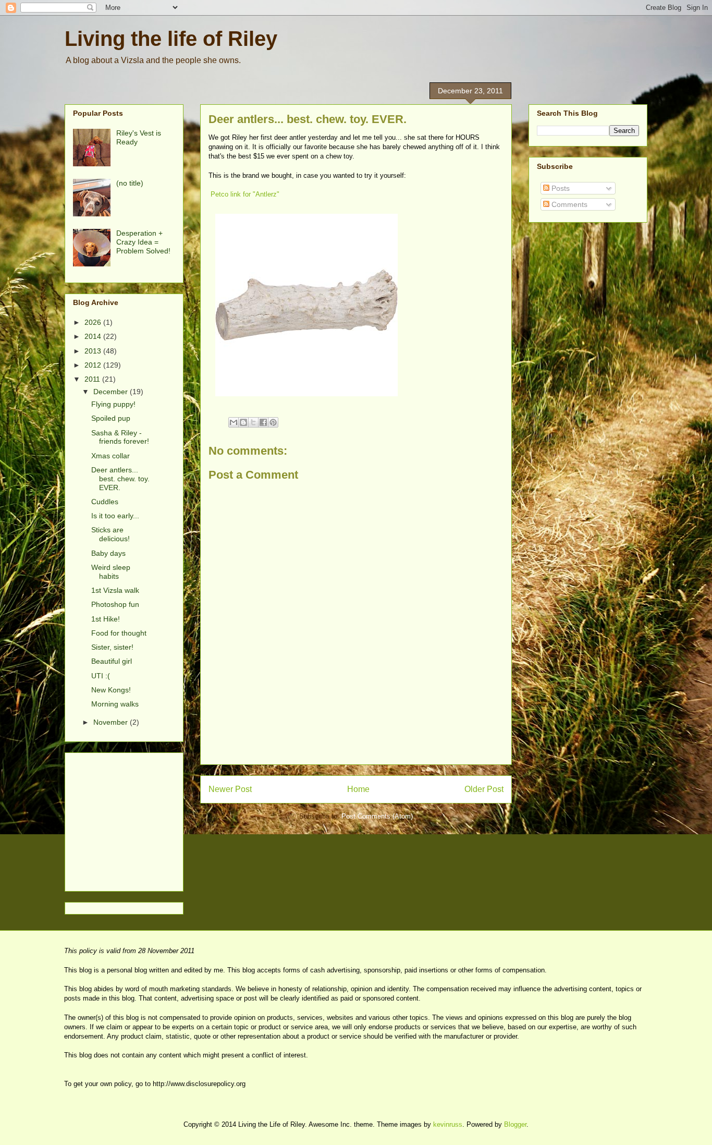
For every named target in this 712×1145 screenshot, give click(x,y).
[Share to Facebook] (263, 422)
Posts (559, 188)
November (111, 722)
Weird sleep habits (110, 571)
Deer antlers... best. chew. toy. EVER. (120, 479)
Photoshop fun (115, 604)
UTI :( (100, 676)
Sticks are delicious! (110, 534)
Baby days (108, 553)
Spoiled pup (110, 418)
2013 (93, 351)
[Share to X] (253, 422)
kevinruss (447, 1124)
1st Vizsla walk (115, 590)
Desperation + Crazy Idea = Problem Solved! (143, 242)
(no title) (129, 183)
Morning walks (115, 704)
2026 (93, 322)
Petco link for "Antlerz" (245, 194)
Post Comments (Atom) (377, 816)
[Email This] (233, 422)
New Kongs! (111, 690)
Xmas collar (110, 456)
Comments (568, 204)
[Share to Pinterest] (273, 422)
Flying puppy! (113, 404)
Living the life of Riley (171, 38)
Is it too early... (115, 515)
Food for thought (118, 633)
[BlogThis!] (243, 422)
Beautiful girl (111, 661)
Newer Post (230, 789)
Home (358, 789)
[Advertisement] (356, 741)
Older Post (484, 789)
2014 (93, 336)
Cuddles (104, 501)
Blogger (515, 1124)
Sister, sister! (112, 647)
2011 (93, 379)
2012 (93, 365)
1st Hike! (105, 619)
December (111, 391)
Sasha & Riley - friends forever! (120, 437)
